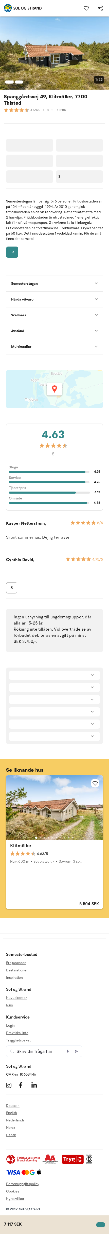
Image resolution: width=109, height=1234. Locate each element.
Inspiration (14, 977)
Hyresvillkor (15, 1198)
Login (10, 1025)
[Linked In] (37, 1085)
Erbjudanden (16, 963)
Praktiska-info (17, 1032)
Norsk (10, 1127)
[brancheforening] (23, 1163)
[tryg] (74, 1163)
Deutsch (13, 1106)
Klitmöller (21, 846)
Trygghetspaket (18, 1040)
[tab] (36, 837)
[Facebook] (24, 1085)
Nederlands (15, 1120)
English (11, 1112)
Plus (9, 1005)
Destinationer (17, 970)
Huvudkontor (16, 998)
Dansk (11, 1135)
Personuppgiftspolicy (22, 1184)
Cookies (12, 1191)
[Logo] (21, 8)
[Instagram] (11, 1085)
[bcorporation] (90, 1163)
